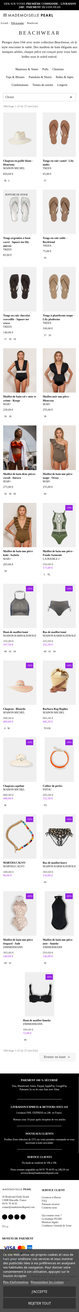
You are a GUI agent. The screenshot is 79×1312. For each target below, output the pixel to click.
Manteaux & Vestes (26, 69)
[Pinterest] (16, 1216)
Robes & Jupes (64, 77)
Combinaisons (20, 85)
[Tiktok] (22, 1216)
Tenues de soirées (42, 85)
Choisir (39, 97)
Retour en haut (57, 1057)
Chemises (58, 69)
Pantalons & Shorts (40, 77)
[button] (70, 15)
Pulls (45, 69)
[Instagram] (10, 1216)
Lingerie (62, 85)
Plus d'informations (15, 1282)
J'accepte (39, 1291)
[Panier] (75, 15)
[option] (5, 180)
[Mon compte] (65, 15)
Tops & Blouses (15, 77)
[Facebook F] (4, 1216)
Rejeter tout (39, 1303)
